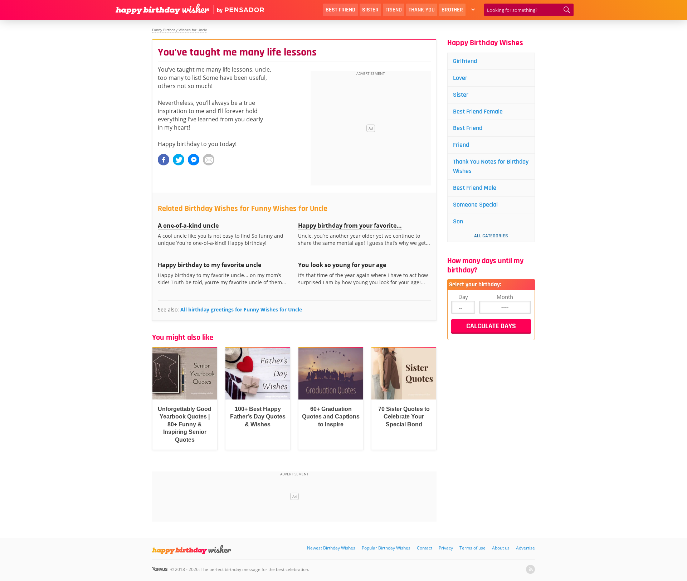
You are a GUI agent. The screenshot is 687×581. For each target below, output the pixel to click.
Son (458, 221)
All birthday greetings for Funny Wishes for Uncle (241, 309)
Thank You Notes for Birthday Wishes (490, 166)
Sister (370, 10)
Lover (460, 78)
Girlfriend (465, 61)
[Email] (208, 159)
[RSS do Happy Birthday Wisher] (530, 569)
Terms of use (472, 548)
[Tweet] (178, 159)
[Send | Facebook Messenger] (193, 159)
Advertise (525, 548)
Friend (393, 10)
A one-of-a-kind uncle (188, 225)
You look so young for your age (342, 265)
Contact (424, 548)
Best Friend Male (474, 188)
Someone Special (475, 204)
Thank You (422, 10)
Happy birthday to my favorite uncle (209, 265)
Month (505, 296)
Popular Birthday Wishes (386, 548)
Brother (452, 10)
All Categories (491, 236)
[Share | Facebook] (163, 159)
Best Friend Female (478, 111)
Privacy (446, 548)
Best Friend (340, 10)
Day (463, 296)
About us (501, 548)
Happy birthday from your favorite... (350, 225)
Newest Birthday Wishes (331, 548)
